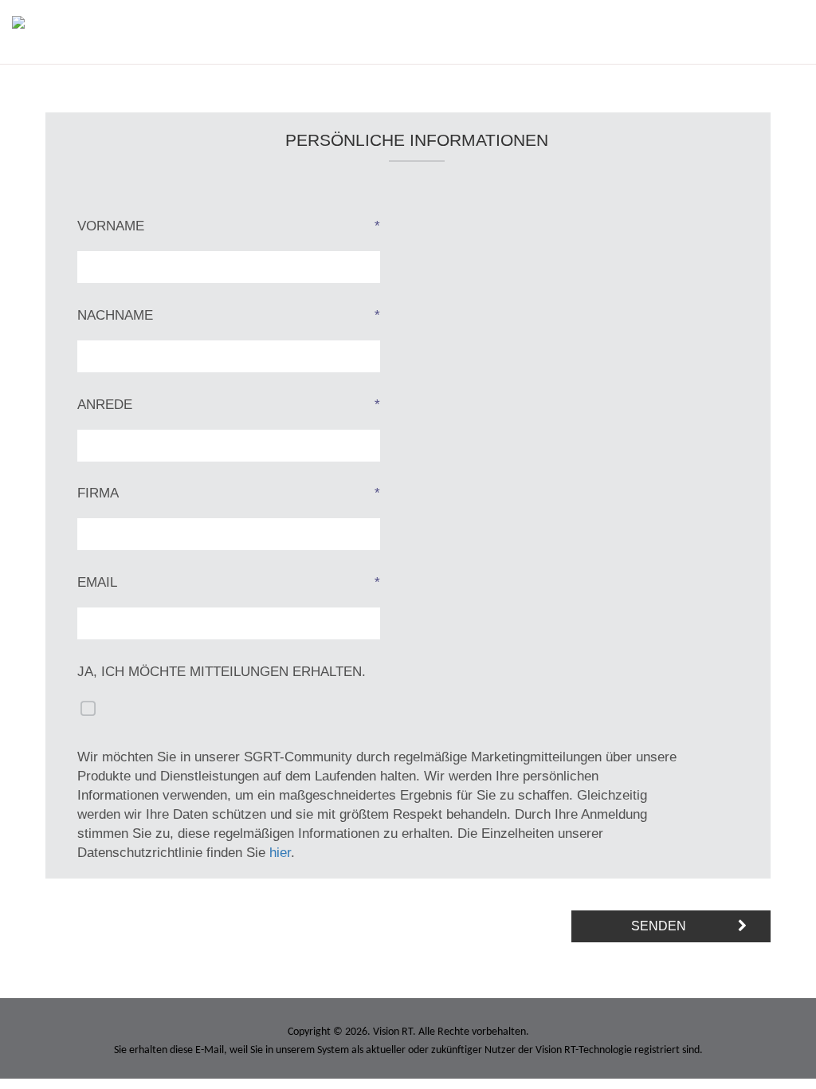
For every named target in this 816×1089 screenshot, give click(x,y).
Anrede (228, 404)
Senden (658, 926)
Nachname (228, 315)
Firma (228, 493)
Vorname (228, 226)
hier (280, 852)
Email (228, 582)
